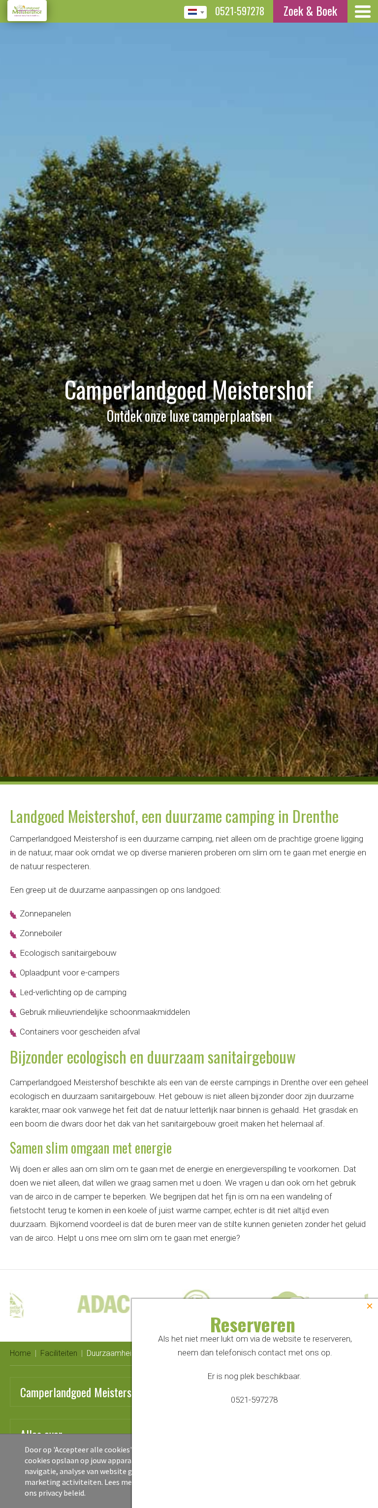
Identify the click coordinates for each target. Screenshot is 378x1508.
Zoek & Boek (310, 10)
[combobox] (195, 12)
